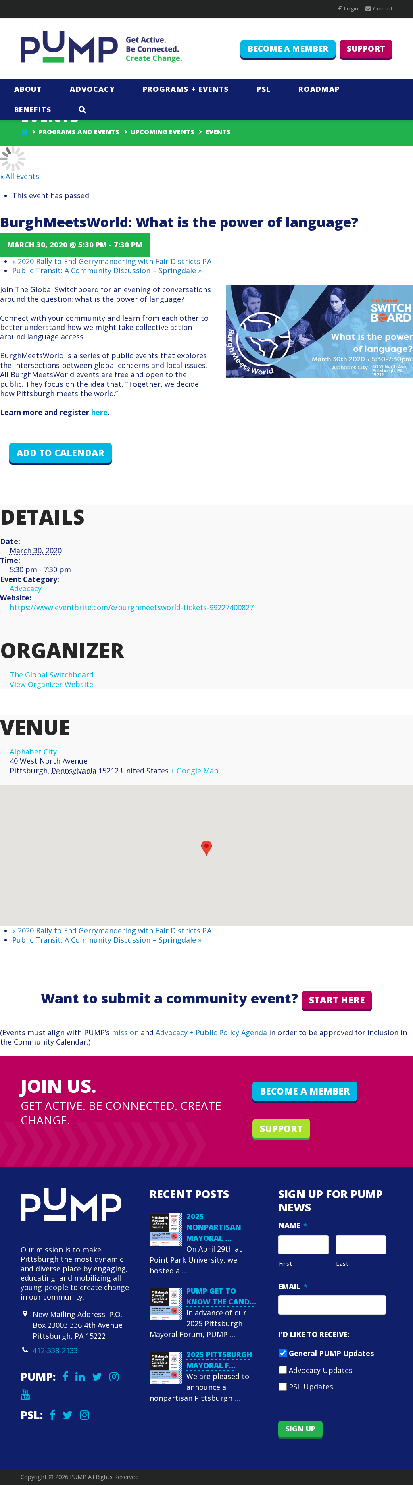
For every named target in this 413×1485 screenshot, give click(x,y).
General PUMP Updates (331, 1353)
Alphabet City (33, 751)
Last (342, 1263)
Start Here (337, 1000)
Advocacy (26, 588)
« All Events (19, 176)
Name (292, 1225)
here (99, 412)
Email (293, 1286)
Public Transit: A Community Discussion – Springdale (107, 270)
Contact (382, 8)
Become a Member (288, 48)
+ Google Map (195, 770)
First (285, 1263)
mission (125, 1032)
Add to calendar (60, 453)
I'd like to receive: (313, 1334)
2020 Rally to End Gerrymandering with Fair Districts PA (111, 261)
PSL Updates (311, 1387)
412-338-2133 (55, 1350)
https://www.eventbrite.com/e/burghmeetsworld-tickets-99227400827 (132, 607)
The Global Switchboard (52, 674)
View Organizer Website (51, 684)
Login (351, 8)
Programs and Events (79, 132)
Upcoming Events (162, 132)
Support (366, 48)
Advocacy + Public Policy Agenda (211, 1032)
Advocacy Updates (321, 1370)
